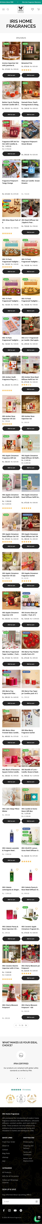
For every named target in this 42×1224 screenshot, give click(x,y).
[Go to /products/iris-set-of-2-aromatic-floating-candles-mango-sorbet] (31, 286)
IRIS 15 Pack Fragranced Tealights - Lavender (10, 300)
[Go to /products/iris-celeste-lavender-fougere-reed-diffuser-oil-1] (11, 836)
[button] (26, 70)
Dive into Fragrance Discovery (27, 2)
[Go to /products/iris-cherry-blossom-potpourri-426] (31, 993)
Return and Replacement (28, 1159)
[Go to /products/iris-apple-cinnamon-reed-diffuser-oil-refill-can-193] (11, 483)
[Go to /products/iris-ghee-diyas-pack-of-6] (11, 208)
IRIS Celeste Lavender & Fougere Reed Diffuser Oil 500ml (10, 850)
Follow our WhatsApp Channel (10, 1181)
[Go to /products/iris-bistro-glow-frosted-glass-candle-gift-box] (11, 718)
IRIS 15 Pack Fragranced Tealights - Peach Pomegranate (10, 340)
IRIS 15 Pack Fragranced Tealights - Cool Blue (10, 261)
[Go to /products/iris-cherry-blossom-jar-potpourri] (31, 954)
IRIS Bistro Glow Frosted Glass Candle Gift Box (10, 732)
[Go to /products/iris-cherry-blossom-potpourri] (11, 993)
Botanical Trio (27, 63)
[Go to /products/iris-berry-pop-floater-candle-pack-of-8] (31, 640)
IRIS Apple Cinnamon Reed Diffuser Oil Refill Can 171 (30, 457)
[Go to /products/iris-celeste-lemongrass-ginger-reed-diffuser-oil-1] (11, 875)
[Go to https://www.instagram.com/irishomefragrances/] (9, 1210)
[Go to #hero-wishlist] (32, 9)
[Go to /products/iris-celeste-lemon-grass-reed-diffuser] (31, 836)
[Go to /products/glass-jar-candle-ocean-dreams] (31, 169)
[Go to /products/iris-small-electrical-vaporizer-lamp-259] (11, 954)
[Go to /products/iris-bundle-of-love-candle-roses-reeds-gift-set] (31, 757)
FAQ (3, 1161)
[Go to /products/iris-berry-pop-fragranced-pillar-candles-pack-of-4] (11, 679)
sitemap (5, 1157)
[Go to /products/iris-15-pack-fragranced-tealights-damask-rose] (31, 247)
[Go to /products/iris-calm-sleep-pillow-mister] (11, 797)
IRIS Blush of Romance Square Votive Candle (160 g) (11, 772)
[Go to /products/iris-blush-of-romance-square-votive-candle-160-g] (11, 757)
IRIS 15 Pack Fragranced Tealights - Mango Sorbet (30, 300)
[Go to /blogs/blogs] (20, 1210)
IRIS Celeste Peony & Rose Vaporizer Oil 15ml (10, 929)
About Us (5, 1146)
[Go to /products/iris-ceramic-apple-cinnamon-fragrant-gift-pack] (31, 914)
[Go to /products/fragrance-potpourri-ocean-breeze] (31, 129)
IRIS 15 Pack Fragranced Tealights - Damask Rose (30, 261)
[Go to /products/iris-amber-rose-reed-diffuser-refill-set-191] (31, 365)
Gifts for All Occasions (10, 1176)
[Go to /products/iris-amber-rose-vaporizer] (31, 404)
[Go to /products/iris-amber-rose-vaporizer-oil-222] (11, 404)
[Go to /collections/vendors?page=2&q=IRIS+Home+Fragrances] (26, 1025)
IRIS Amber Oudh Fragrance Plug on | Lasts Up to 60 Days (9, 379)
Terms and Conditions (27, 1153)
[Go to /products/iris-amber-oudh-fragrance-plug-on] (11, 365)
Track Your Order (8, 1142)
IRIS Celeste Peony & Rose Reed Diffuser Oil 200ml (30, 889)
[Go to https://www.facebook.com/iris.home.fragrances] (3, 1210)
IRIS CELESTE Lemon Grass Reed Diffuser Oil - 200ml (30, 850)
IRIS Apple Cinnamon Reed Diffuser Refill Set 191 (30, 497)
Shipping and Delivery (28, 1147)
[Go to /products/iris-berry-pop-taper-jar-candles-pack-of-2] (31, 679)
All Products (6, 1172)
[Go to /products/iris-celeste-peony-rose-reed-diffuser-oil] (31, 875)
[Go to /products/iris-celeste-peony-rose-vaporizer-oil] (11, 914)
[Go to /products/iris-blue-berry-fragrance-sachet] (31, 718)
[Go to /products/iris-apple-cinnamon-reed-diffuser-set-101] (11, 522)
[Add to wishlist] (17, 45)
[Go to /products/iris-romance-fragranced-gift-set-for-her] (11, 129)
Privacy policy (28, 1142)
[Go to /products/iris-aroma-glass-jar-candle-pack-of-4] (31, 600)
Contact (5, 1150)
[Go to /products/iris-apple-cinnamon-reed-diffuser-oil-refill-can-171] (31, 443)
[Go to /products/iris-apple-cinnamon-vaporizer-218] (11, 600)
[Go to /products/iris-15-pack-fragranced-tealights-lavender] (11, 286)
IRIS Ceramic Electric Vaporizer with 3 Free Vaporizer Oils (10, 968)
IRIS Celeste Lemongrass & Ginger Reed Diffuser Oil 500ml (11, 889)
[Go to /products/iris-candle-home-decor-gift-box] (31, 797)
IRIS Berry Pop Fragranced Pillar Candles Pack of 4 (9, 693)
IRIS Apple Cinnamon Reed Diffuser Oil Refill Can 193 (11, 497)
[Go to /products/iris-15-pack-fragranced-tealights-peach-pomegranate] (11, 326)
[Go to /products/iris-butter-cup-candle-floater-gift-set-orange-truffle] (11, 90)
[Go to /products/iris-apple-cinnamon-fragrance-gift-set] (11, 443)
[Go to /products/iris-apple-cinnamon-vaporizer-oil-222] (11, 561)
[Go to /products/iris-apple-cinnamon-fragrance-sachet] (31, 561)
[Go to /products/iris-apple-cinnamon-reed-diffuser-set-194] (31, 522)
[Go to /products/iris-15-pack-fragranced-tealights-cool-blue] (11, 247)
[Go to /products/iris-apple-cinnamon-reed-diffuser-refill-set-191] (31, 483)
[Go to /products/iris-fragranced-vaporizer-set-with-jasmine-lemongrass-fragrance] (11, 51)
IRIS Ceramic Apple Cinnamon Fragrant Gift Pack (31, 929)
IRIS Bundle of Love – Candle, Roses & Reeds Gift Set (30, 772)
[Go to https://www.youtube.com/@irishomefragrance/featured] (15, 1210)
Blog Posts (6, 1153)
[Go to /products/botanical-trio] (31, 51)
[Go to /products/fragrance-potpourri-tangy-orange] (11, 169)
